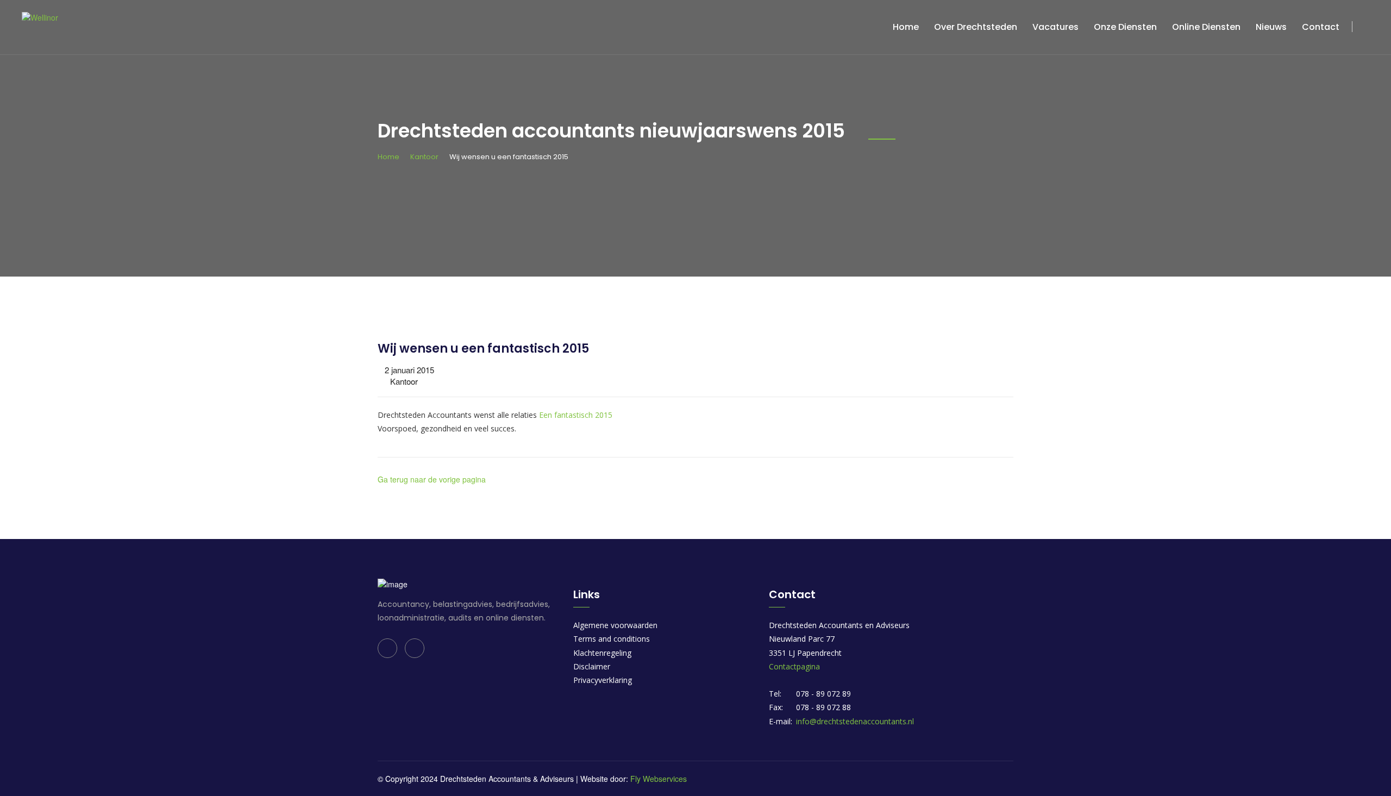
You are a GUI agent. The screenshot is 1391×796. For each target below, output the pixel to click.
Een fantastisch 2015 (575, 415)
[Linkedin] (387, 648)
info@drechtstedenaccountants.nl (855, 721)
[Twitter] (414, 648)
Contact (1320, 27)
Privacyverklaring (602, 680)
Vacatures (1055, 27)
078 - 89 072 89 (823, 693)
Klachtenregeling (602, 653)
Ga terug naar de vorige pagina (432, 479)
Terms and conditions (611, 639)
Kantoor (424, 157)
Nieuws (1271, 27)
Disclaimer (591, 666)
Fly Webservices (658, 778)
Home (906, 27)
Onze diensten (1125, 27)
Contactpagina (794, 666)
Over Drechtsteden (975, 27)
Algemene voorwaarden (615, 625)
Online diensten (1206, 27)
